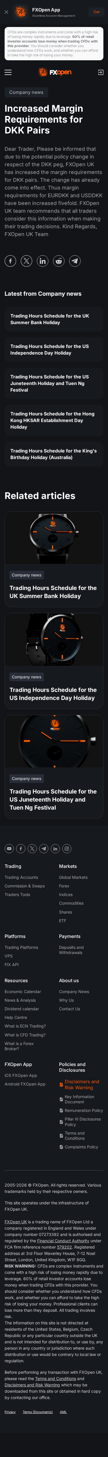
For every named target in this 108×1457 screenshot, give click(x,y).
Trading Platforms (21, 947)
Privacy (10, 1412)
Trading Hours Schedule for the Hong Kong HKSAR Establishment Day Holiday (52, 420)
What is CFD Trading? (25, 1034)
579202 (64, 1247)
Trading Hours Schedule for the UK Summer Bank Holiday (49, 319)
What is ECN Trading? (25, 1025)
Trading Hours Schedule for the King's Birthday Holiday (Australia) (53, 454)
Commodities (71, 903)
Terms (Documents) (38, 1412)
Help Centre (16, 1017)
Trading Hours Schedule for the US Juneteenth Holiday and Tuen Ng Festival (49, 383)
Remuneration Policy (84, 1110)
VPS (9, 955)
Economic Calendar (23, 991)
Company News (74, 991)
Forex (64, 885)
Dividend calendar (22, 1008)
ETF (62, 920)
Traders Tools (17, 894)
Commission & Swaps (25, 885)
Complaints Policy (81, 1146)
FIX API (12, 964)
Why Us (66, 1000)
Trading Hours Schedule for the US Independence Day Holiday (49, 349)
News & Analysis (20, 1000)
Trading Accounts (21, 877)
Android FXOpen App (25, 1083)
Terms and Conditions (75, 1136)
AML (63, 1412)
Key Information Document (79, 1099)
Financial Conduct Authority (63, 1240)
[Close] (6, 12)
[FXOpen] (55, 72)
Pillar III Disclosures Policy (83, 1122)
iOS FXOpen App (21, 1075)
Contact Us (69, 1008)
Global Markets (73, 877)
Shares (65, 912)
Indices (66, 894)
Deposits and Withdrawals (71, 950)
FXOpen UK (16, 1221)
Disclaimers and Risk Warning (82, 1084)
